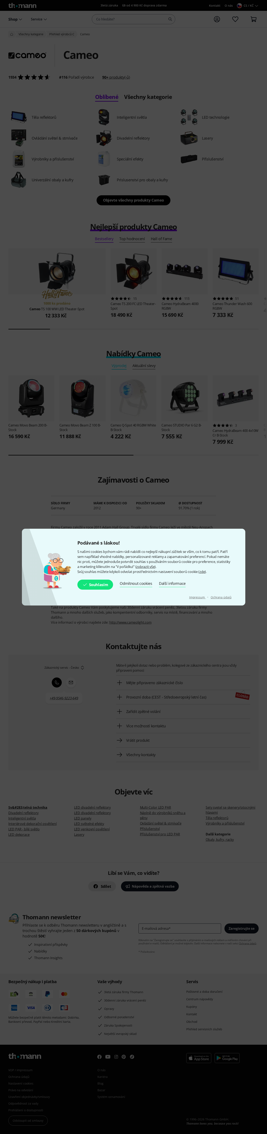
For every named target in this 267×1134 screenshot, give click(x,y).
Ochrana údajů (221, 597)
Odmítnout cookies (136, 583)
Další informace (172, 583)
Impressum (197, 597)
